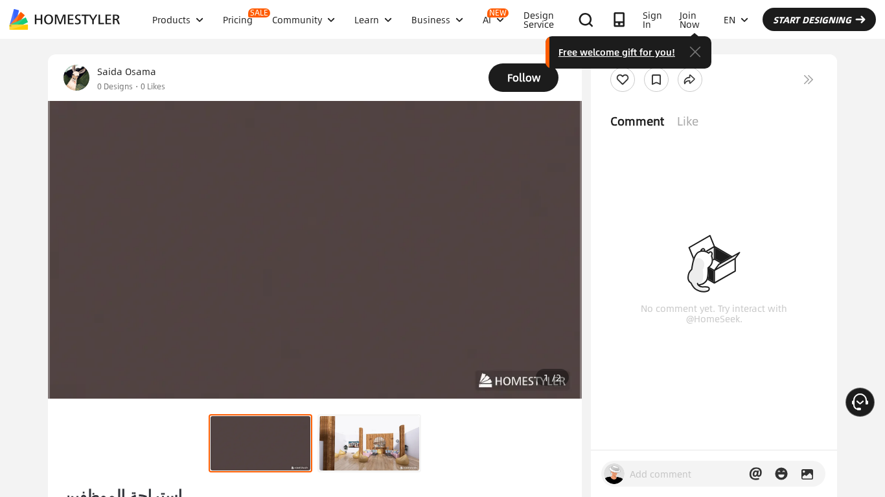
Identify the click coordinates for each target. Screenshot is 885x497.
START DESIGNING (812, 19)
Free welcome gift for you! (616, 51)
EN (729, 19)
